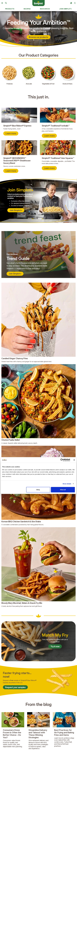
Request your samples (15, 687)
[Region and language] (71, 3)
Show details (67, 483)
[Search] (6, 3)
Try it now (55, 646)
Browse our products (38, 37)
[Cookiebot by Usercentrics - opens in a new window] (62, 459)
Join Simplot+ (16, 210)
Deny (38, 489)
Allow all (63, 489)
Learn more (11, 133)
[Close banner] (74, 460)
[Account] (75, 3)
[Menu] (2, 3)
